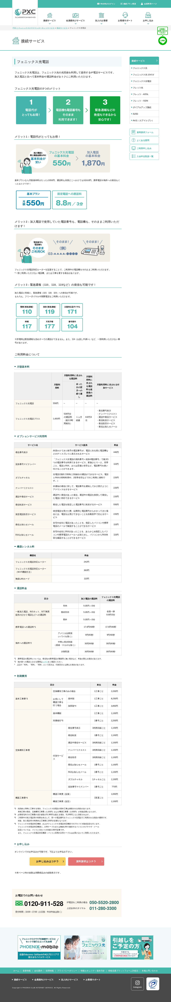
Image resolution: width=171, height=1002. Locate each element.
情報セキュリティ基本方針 (93, 971)
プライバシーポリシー (67, 971)
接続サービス (49, 20)
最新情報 (27, 971)
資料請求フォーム (145, 132)
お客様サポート (125, 20)
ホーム (16, 971)
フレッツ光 (138, 88)
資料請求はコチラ (86, 861)
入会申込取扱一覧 (145, 156)
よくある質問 (143, 140)
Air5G (135, 114)
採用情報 (50, 971)
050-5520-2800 (104, 902)
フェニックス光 (140, 68)
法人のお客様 (101, 20)
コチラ (45, 662)
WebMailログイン (107, 4)
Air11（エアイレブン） (143, 120)
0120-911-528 (43, 903)
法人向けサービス (69, 979)
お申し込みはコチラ (47, 861)
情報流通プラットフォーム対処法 (123, 971)
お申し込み (148, 20)
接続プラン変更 (129, 4)
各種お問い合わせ (150, 971)
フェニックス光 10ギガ (143, 74)
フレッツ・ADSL (141, 94)
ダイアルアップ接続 (142, 107)
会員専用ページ (150, 4)
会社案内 (38, 971)
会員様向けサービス (75, 20)
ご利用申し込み (144, 148)
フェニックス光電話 (142, 81)
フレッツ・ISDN (140, 101)
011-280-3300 (103, 908)
